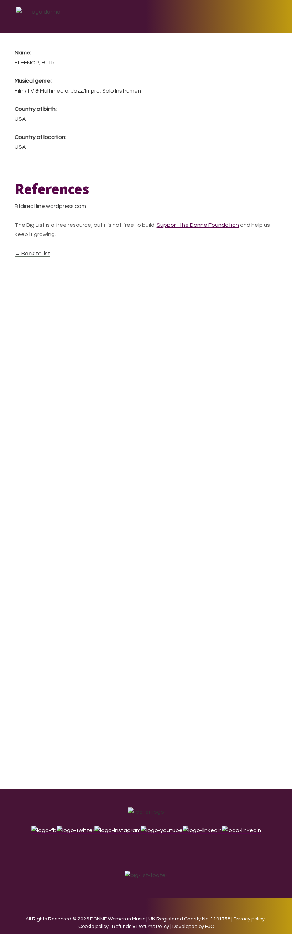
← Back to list (32, 253)
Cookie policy (93, 926)
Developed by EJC (193, 926)
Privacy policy (249, 919)
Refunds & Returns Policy (140, 926)
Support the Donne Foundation (198, 225)
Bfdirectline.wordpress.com (50, 206)
